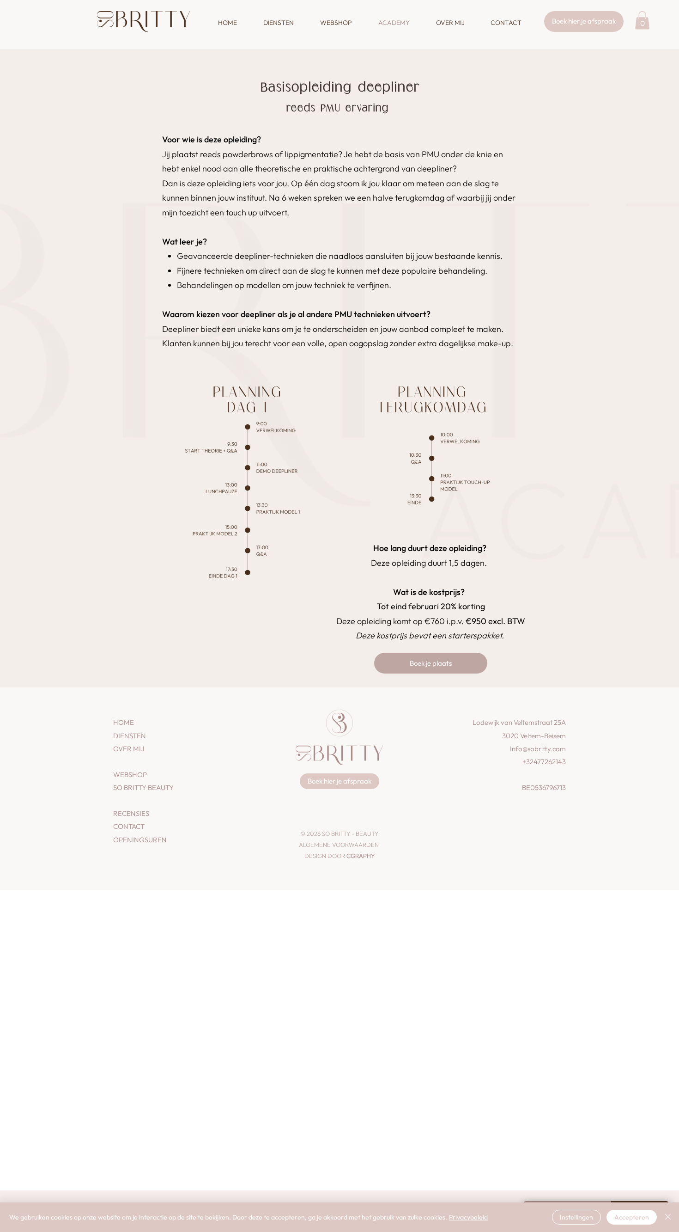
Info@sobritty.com (538, 748)
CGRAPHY (360, 855)
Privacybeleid (468, 1217)
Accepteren (631, 1217)
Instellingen (576, 1217)
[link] (642, 20)
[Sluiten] (667, 1217)
